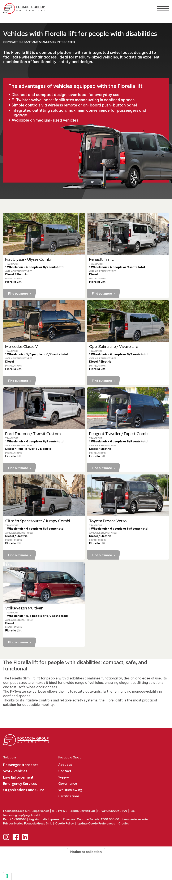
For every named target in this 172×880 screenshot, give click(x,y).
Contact (64, 771)
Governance (67, 783)
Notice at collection (86, 852)
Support (64, 777)
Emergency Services (20, 783)
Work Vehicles (15, 771)
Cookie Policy (64, 823)
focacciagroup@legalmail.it (21, 815)
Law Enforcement (18, 777)
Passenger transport (20, 764)
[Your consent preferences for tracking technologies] (7, 876)
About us (65, 765)
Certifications (68, 796)
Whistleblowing (70, 790)
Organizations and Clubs (23, 790)
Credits (124, 823)
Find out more (18, 293)
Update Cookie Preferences (96, 823)
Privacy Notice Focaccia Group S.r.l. (27, 823)
